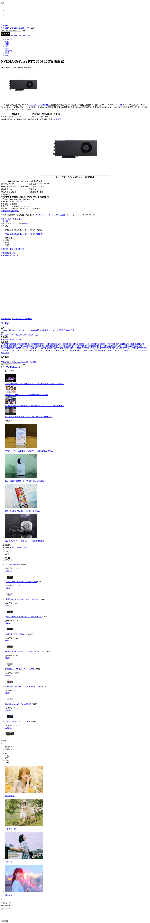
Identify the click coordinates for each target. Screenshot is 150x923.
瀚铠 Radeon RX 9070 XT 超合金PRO (20, 669)
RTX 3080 (51, 346)
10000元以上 (33, 335)
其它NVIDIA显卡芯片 (85, 348)
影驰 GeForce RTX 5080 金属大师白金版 (21, 582)
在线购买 (20, 201)
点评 (7, 49)
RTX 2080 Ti (100, 346)
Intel (7, 353)
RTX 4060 (17, 346)
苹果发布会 (5, 362)
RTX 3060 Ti (76, 346)
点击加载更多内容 (8, 253)
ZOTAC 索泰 (29, 330)
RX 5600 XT (124, 350)
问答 (7, 55)
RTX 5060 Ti (53, 344)
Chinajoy (17, 362)
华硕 (72, 330)
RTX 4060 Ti (9, 346)
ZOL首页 (4, 28)
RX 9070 (112, 348)
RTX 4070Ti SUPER (133, 344)
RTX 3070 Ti (59, 346)
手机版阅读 (12, 249)
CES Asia (29, 362)
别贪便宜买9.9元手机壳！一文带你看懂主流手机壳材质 (26, 395)
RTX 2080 (122, 346)
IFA (21, 362)
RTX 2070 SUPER (133, 346)
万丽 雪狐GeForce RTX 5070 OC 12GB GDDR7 (24, 686)
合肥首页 (13, 28)
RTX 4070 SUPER (119, 344)
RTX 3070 (68, 346)
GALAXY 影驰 (18, 330)
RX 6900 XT (30, 350)
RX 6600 (91, 350)
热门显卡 (15, 319)
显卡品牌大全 (6, 319)
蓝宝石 (42, 330)
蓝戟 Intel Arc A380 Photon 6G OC (18, 704)
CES (34, 362)
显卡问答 (4, 249)
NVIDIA (4, 344)
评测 (7, 53)
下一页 (5, 221)
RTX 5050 (27, 344)
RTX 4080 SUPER (88, 344)
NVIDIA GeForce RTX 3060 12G (22, 35)
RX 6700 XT (65, 350)
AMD (96, 348)
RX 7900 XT (140, 348)
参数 (7, 44)
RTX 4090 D (69, 344)
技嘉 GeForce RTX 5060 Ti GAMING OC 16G (23, 599)
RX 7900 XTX (103, 348)
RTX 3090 (34, 346)
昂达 (65, 330)
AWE (12, 362)
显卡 (48, 105)
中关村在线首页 (7, 255)
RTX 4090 (78, 344)
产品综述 (8, 39)
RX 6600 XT (83, 350)
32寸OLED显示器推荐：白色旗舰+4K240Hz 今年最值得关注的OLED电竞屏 (34, 384)
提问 (2, 743)
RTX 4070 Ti (107, 344)
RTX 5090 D (11, 344)
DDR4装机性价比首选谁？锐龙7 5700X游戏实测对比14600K (28, 417)
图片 (7, 42)
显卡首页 (16, 255)
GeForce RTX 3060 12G (37, 105)
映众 (69, 330)
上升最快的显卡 (25, 319)
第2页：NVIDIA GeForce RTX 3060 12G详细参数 (24, 234)
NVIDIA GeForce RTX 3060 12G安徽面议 (51, 215)
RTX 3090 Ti (26, 346)
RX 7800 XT (12, 350)
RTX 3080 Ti (42, 346)
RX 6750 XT (55, 350)
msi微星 (37, 330)
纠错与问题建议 (7, 219)
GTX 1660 (38, 348)
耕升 (47, 330)
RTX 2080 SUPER (112, 346)
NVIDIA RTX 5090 (13, 564)
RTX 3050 (92, 346)
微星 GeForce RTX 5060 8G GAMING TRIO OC (24, 617)
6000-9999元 (23, 335)
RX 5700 (117, 350)
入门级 (14, 339)
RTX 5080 (20, 344)
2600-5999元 (14, 335)
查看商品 (57, 119)
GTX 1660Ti (29, 348)
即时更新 (21, 249)
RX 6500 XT (99, 350)
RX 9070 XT (120, 348)
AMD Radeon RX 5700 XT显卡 (18, 721)
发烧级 (3, 339)
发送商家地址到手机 (10, 211)
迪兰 (62, 330)
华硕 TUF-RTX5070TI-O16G (17, 634)
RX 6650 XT (74, 350)
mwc (24, 362)
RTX (120, 105)
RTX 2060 (21, 348)
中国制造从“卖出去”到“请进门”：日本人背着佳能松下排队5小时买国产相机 (34, 406)
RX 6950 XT (21, 350)
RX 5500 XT (134, 350)
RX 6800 (48, 350)
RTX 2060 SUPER (11, 348)
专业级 (19, 339)
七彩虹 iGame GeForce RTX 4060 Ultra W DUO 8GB (25, 652)
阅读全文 (27, 223)
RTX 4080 (99, 344)
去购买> (8, 571)
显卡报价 (5, 323)
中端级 (8, 339)
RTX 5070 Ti (36, 344)
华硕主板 (9, 367)
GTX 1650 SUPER (63, 348)
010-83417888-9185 (19, 547)
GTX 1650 (73, 348)
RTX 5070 (44, 344)
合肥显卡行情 (24, 28)
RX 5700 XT (109, 350)
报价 (7, 46)
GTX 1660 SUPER (49, 348)
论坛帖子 (8, 51)
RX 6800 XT (40, 350)
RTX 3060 (84, 346)
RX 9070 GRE (130, 348)
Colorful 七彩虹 (6, 330)
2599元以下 (5, 335)
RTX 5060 (61, 344)
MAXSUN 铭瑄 (54, 330)
